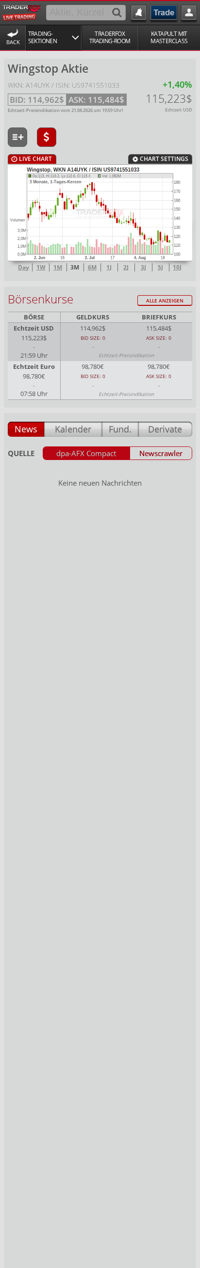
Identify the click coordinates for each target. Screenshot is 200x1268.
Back (13, 42)
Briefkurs (159, 317)
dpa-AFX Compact (86, 453)
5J (160, 267)
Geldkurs (92, 317)
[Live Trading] (21, 11)
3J (143, 267)
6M (92, 267)
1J (109, 267)
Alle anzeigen (164, 300)
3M (74, 267)
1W (41, 267)
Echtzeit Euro (34, 367)
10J (177, 267)
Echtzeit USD (34, 328)
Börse (34, 317)
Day (23, 267)
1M (57, 267)
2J (126, 267)
